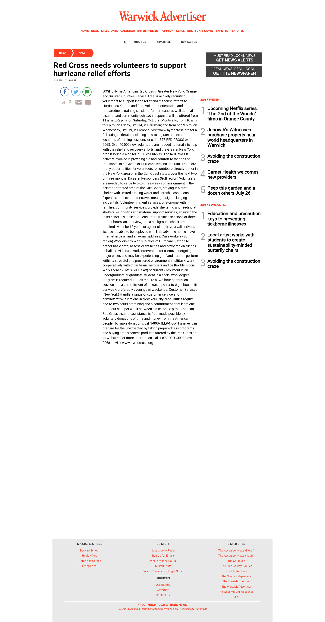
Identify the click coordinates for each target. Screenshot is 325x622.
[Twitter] (75, 91)
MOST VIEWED (209, 99)
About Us (140, 42)
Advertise (164, 42)
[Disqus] (126, 394)
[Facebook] (64, 91)
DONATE (262, 4)
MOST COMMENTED (213, 204)
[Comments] (87, 91)
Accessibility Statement (193, 609)
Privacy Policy (170, 609)
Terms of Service (151, 609)
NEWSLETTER (241, 4)
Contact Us (189, 42)
